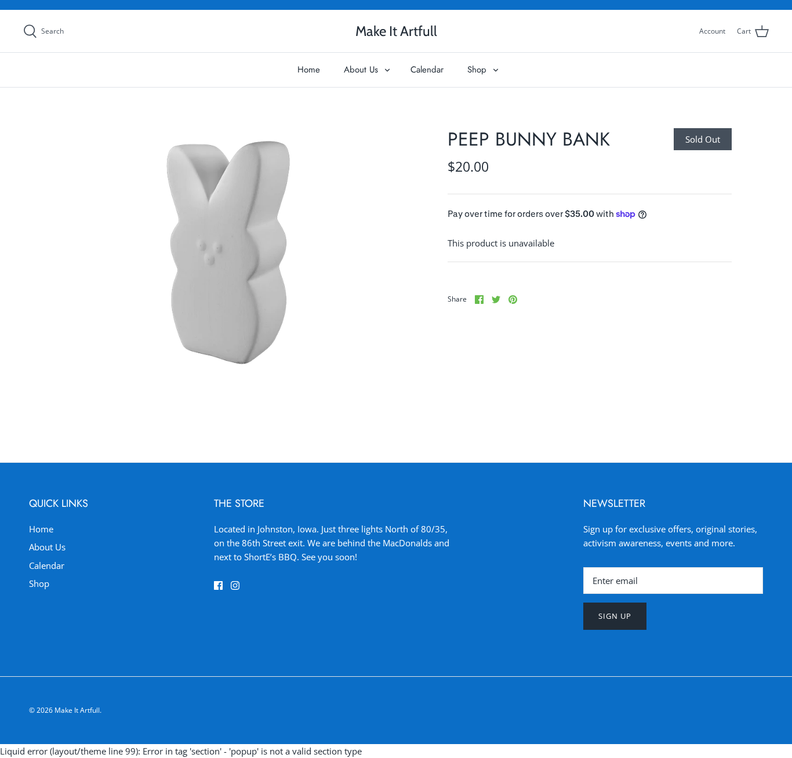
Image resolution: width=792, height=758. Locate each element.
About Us (361, 69)
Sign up (614, 616)
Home (308, 69)
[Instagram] (235, 585)
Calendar (427, 69)
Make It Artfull (77, 710)
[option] (228, 252)
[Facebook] (218, 585)
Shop (476, 69)
